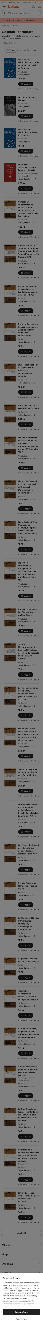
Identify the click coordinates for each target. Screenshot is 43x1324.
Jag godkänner (22, 1312)
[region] (21, 1298)
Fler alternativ (21, 1319)
